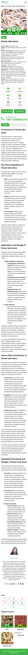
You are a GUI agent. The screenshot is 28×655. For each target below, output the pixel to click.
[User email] (22, 584)
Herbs (13, 6)
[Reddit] (14, 584)
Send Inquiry (8, 111)
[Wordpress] (18, 584)
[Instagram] (7, 584)
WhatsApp (20, 111)
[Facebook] (5, 584)
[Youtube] (20, 584)
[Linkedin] (9, 584)
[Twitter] (16, 584)
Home (4, 6)
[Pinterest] (12, 584)
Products (9, 6)
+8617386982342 (17, 119)
